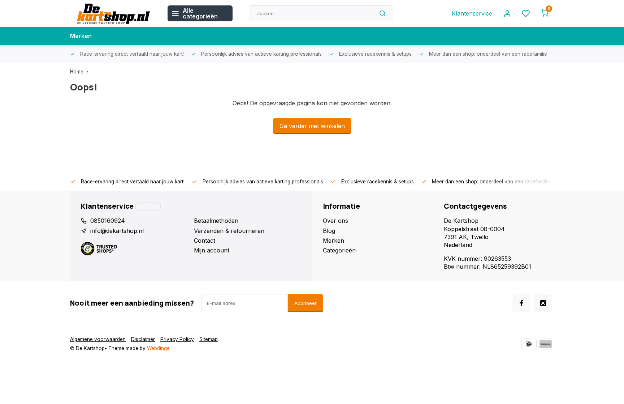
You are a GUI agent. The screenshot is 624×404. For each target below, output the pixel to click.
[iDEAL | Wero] (529, 344)
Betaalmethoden (216, 220)
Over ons (335, 220)
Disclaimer (143, 339)
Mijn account (211, 250)
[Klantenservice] (148, 206)
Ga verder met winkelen (312, 125)
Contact (204, 240)
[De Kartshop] (113, 13)
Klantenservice (472, 13)
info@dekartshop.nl (117, 230)
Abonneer (305, 303)
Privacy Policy (177, 339)
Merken (81, 35)
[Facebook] (521, 303)
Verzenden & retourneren (229, 230)
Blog (329, 230)
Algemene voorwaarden (98, 339)
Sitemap (208, 339)
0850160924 (107, 220)
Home (76, 72)
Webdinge (158, 348)
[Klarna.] (545, 344)
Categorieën (339, 250)
